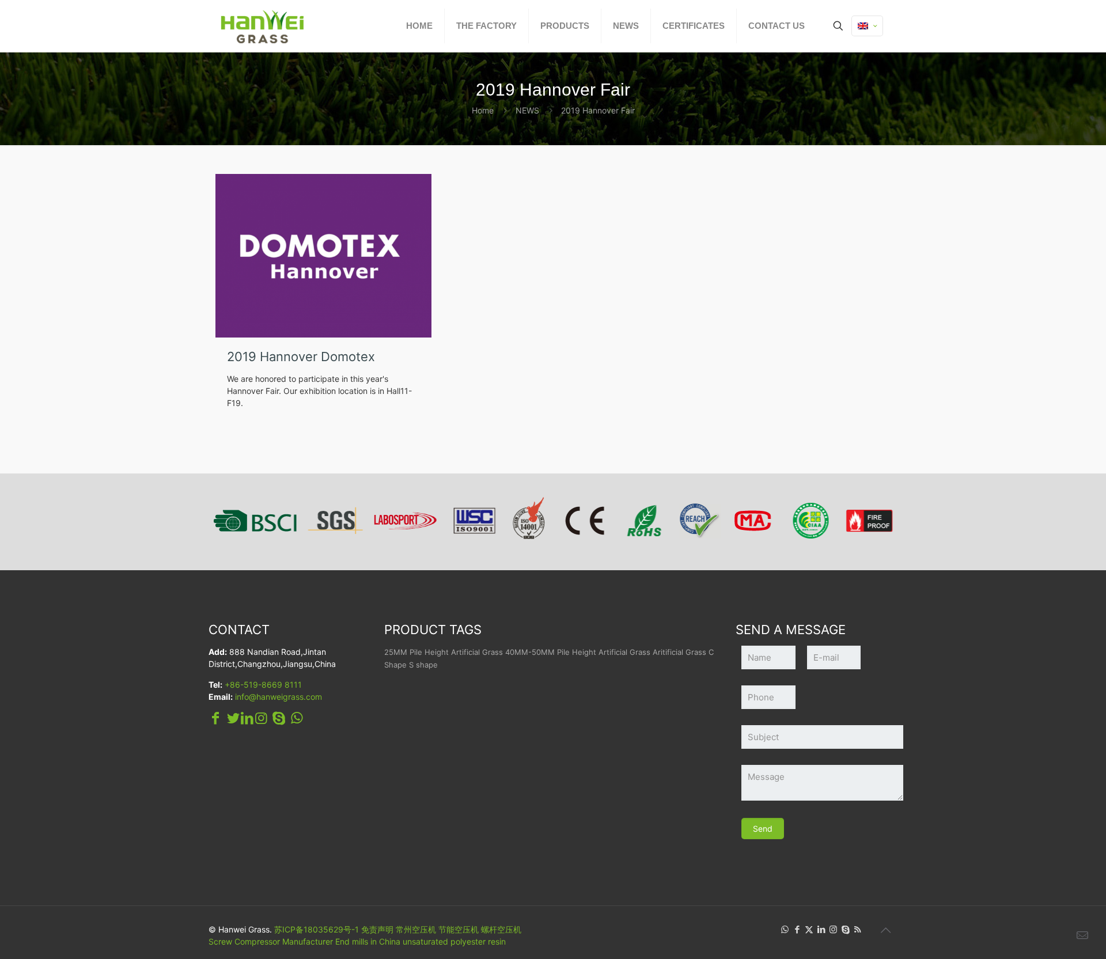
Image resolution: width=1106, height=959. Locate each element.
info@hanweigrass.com (278, 697)
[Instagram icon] (833, 929)
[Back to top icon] (885, 930)
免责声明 (377, 929)
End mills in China (367, 941)
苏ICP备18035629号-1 (316, 929)
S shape (423, 664)
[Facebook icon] (797, 929)
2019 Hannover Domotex (301, 356)
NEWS (527, 110)
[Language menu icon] (867, 26)
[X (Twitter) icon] (809, 929)
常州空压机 (416, 929)
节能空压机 (458, 929)
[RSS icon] (857, 929)
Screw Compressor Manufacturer (271, 941)
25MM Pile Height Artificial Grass (443, 652)
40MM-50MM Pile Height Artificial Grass (577, 652)
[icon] (845, 929)
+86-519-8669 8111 (263, 684)
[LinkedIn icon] (821, 929)
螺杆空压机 (501, 929)
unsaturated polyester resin (454, 941)
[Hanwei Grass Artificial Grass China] (289, 26)
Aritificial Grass (679, 652)
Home (483, 110)
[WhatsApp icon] (785, 929)
